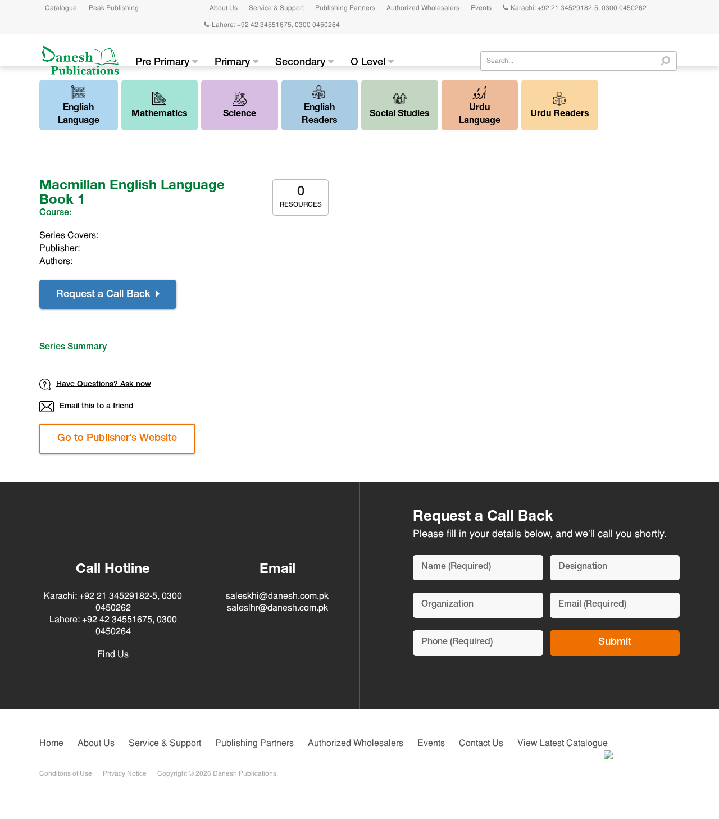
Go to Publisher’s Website (117, 439)
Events (481, 8)
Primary (234, 63)
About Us (224, 8)
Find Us (113, 654)
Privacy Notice (125, 774)
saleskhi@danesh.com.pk (277, 596)
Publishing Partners (345, 8)
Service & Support (276, 8)
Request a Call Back (104, 295)
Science (239, 114)
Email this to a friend (97, 407)
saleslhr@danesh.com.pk (277, 608)
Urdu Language (479, 115)
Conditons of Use (65, 774)
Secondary (301, 63)
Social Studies (400, 114)
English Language (78, 115)
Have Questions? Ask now (103, 384)
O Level (369, 63)
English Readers (320, 115)
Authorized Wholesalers (422, 8)
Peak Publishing (114, 8)
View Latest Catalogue (562, 743)
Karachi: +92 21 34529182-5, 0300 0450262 (579, 8)
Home (51, 743)
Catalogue (61, 8)
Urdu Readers (559, 114)
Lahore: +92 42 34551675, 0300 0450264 (276, 25)
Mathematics (159, 114)
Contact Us (481, 743)
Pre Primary (163, 63)
